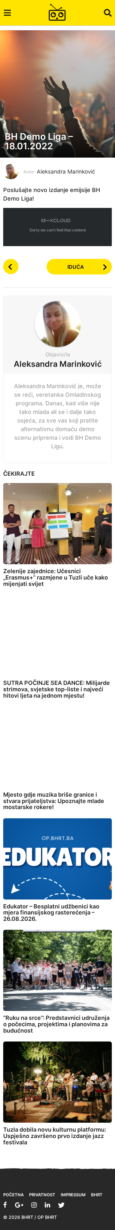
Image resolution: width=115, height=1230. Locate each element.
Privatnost (42, 1194)
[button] (7, 12)
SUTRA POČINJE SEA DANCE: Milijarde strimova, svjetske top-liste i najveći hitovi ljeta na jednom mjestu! (56, 689)
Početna (13, 1194)
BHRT (97, 1194)
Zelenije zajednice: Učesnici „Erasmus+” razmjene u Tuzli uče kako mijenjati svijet (55, 577)
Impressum (73, 1194)
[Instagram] (34, 1205)
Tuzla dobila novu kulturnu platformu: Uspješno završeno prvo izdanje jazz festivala (54, 1136)
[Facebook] (5, 1205)
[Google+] (19, 1205)
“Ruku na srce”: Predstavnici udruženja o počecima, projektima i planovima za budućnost (56, 1024)
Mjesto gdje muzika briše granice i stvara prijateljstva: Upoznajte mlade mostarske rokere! (53, 801)
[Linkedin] (47, 1205)
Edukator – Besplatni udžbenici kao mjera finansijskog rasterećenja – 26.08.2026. (51, 912)
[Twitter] (61, 1205)
